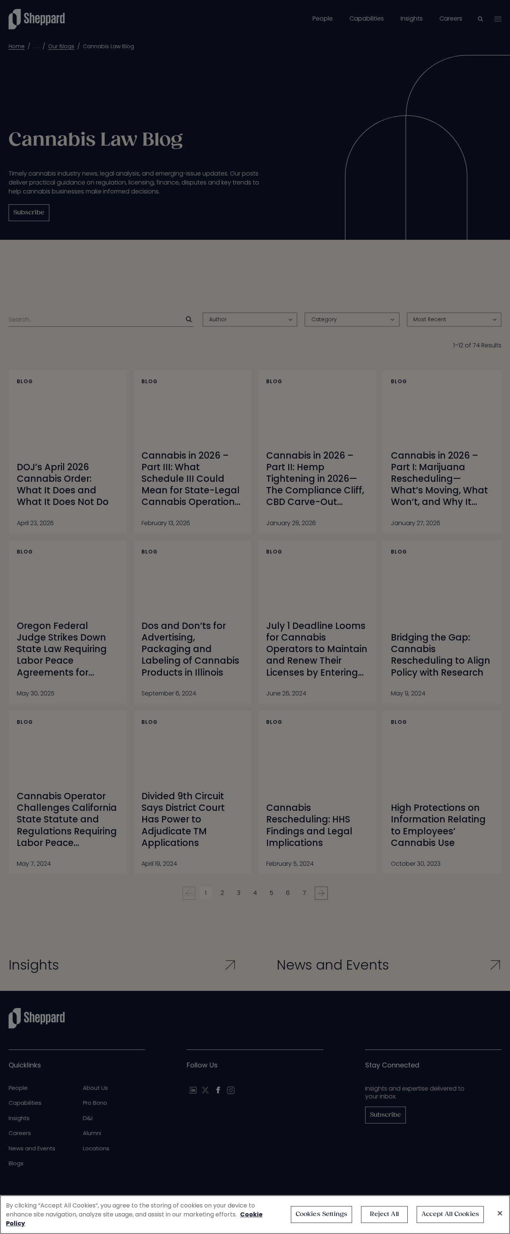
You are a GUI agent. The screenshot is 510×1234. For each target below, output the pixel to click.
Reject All (384, 1214)
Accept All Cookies (450, 1214)
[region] (255, 1214)
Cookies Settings (322, 1214)
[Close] (500, 1213)
